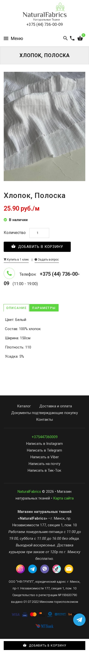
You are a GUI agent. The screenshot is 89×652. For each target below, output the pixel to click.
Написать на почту (44, 463)
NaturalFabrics (29, 491)
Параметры (44, 308)
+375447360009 (45, 437)
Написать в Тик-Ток (44, 470)
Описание (16, 308)
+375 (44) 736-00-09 (44, 24)
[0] (80, 38)
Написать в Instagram (44, 443)
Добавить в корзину (40, 246)
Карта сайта (63, 498)
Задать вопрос (48, 259)
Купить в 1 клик (17, 259)
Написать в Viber (44, 457)
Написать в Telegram (44, 450)
